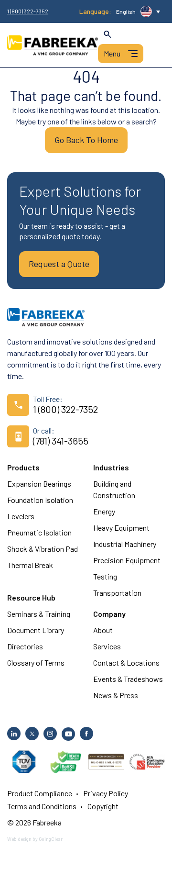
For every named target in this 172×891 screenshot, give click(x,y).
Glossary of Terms (35, 662)
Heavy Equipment (121, 527)
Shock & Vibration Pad (42, 548)
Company (109, 613)
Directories (25, 646)
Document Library (35, 630)
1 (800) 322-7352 (27, 11)
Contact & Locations (126, 662)
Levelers (20, 516)
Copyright (102, 806)
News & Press (115, 695)
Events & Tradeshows (128, 678)
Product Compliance (39, 793)
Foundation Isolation (40, 499)
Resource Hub (31, 597)
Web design (19, 839)
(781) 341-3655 (60, 440)
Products (23, 467)
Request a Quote (59, 263)
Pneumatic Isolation (39, 532)
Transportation (117, 592)
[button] (138, 11)
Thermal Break (30, 564)
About (103, 630)
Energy (104, 511)
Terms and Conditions (41, 806)
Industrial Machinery (124, 543)
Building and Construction (114, 489)
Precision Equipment (127, 560)
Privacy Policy (105, 793)
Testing (105, 576)
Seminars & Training (38, 613)
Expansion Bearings (39, 483)
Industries (111, 467)
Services (107, 646)
